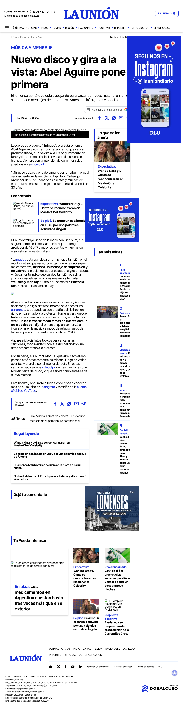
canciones (18, 310)
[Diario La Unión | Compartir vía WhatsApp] (114, 118)
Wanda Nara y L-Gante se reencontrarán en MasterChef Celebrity (42, 444)
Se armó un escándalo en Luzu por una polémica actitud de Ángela (50, 455)
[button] (167, 13)
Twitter (58, 666)
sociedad (37, 164)
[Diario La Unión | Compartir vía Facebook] (100, 118)
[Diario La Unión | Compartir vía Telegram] (83, 404)
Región (69, 27)
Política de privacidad (122, 666)
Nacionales (85, 27)
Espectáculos (140, 27)
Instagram (48, 387)
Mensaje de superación (44, 421)
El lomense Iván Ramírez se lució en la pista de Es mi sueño (47, 466)
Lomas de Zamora (57, 416)
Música (40, 416)
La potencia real (70, 421)
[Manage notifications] (174, 673)
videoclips (49, 367)
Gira (32, 416)
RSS (160, 666)
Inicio (44, 27)
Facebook (65, 666)
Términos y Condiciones (98, 666)
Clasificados (162, 27)
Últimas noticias (26, 27)
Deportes (120, 27)
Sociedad (104, 27)
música (21, 259)
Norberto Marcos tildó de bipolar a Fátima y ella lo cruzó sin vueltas (50, 477)
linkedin (80, 666)
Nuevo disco (77, 416)
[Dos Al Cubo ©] (160, 691)
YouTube (73, 666)
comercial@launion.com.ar (32, 691)
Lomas (57, 27)
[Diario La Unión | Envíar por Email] (121, 118)
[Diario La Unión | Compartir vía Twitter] (107, 118)
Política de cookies (145, 666)
